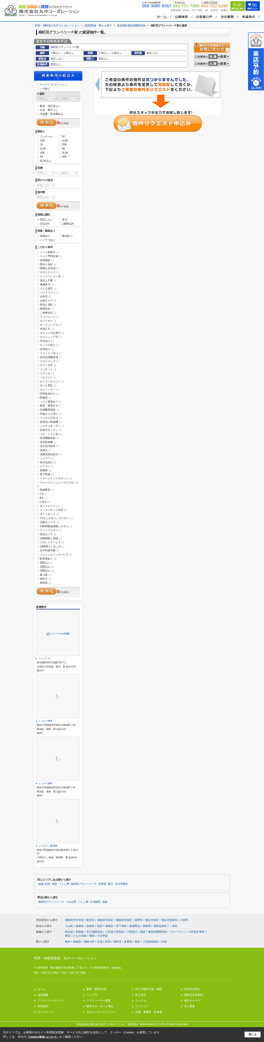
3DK (42, 152)
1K (63, 136)
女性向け (46, 349)
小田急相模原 (151, 941)
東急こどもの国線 (76, 935)
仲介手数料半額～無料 (148, 989)
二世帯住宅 (48, 312)
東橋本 (80, 926)
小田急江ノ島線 (136, 931)
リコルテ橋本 (45, 720)
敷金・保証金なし (50, 105)
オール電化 (48, 385)
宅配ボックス (49, 522)
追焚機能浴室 (49, 438)
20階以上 (47, 570)
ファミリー (142, 1006)
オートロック (49, 514)
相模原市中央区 (74, 920)
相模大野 (89, 941)
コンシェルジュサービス (56, 554)
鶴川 (110, 884)
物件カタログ (192, 1000)
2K (41, 144)
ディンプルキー (50, 530)
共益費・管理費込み (51, 114)
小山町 (69, 926)
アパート (45, 84)
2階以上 (46, 562)
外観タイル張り (50, 413)
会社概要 (43, 994)
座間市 (139, 920)
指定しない (46, 219)
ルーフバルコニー (52, 381)
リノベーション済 (52, 276)
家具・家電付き (50, 405)
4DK (64, 156)
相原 (54, 884)
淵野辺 (117, 941)
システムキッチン (52, 425)
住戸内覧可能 (49, 550)
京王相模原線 (94, 931)
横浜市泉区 (152, 920)
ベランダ (46, 373)
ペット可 (91, 994)
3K (63, 148)
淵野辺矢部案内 (193, 994)
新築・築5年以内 (96, 989)
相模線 (80, 931)
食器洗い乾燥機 (50, 421)
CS (43, 493)
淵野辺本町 (160, 926)
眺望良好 (46, 308)
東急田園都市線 (158, 931)
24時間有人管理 (50, 538)
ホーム (42, 989)
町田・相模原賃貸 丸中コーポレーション (65, 958)
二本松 (174, 926)
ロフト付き (48, 365)
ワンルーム (46, 136)
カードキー (48, 320)
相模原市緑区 (105, 920)
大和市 (184, 920)
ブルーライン (178, 931)
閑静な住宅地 (49, 268)
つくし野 (64, 884)
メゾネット (48, 369)
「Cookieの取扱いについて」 (42, 1036)
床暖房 (45, 470)
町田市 (90, 920)
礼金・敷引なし (49, 109)
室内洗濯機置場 (50, 357)
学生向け (46, 341)
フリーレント (49, 316)
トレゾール (44, 658)
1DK (42, 140)
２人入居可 (48, 288)
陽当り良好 (48, 264)
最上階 (45, 574)
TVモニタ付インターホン (56, 518)
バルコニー (48, 377)
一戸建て (45, 88)
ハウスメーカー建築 (98, 1000)
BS (43, 498)
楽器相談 (46, 260)
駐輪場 (45, 397)
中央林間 (95, 902)
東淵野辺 (135, 926)
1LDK (65, 140)
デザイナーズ (49, 272)
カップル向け (49, 345)
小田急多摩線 (196, 931)
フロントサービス (52, 542)
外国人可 (46, 328)
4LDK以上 (45, 160)
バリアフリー (49, 292)
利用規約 (43, 1006)
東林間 (147, 926)
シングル (140, 1000)
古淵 (100, 941)
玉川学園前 (121, 884)
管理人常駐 (48, 304)
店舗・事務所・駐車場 (148, 1012)
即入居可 (140, 994)
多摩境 (102, 884)
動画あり (67, 235)
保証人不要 (48, 280)
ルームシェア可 (50, 336)
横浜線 (69, 931)
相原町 (90, 926)
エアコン (46, 466)
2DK (64, 144)
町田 (47, 884)
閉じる (253, 1034)
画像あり (45, 235)
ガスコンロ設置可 (52, 333)
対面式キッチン (50, 429)
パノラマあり (47, 240)
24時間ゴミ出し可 (52, 546)
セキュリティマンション (101, 1012)
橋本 (67, 941)
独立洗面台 (48, 462)
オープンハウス (50, 325)
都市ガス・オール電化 (99, 1006)
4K (41, 156)
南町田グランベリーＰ (84, 884)
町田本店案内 (192, 989)
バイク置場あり (50, 401)
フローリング (49, 361)
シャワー (46, 458)
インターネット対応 (53, 510)
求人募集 (189, 1006)
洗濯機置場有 (49, 409)
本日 (64, 219)
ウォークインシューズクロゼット (58, 484)
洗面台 (45, 450)
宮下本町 (121, 926)
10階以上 (47, 566)
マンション (60, 84)
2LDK (43, 148)
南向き (45, 578)
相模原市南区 (124, 920)
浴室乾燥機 (48, 442)
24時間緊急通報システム (56, 526)
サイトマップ (46, 1012)
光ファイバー (49, 506)
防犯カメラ (48, 534)
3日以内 (44, 223)
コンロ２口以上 (50, 417)
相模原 (109, 926)
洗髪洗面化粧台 (50, 454)
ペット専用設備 (50, 256)
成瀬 (40, 884)
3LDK (65, 152)
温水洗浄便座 (49, 446)
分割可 (45, 296)
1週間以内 (68, 223)
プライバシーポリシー (51, 1000)
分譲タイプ (48, 300)
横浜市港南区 (169, 920)
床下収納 (46, 474)
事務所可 (46, 284)
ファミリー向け (50, 353)
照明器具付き (49, 393)
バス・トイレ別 (50, 434)
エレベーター (49, 389)
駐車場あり (48, 558)
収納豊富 (46, 489)
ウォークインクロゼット (56, 478)
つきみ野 (71, 902)
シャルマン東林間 (47, 845)
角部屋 (45, 582)
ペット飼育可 (49, 252)
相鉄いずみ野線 (98, 935)
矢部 (164, 941)
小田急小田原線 (115, 931)
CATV (45, 501)
